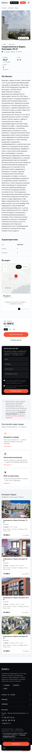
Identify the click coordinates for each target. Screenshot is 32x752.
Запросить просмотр (16, 334)
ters (5, 2)
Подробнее (9, 417)
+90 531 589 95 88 (8, 720)
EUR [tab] (6, 329)
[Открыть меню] (28, 2)
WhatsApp (16, 685)
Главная (4, 8)
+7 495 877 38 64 (8, 718)
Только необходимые (21, 739)
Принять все (16, 744)
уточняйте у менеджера (18, 415)
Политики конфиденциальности (14, 383)
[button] (16, 25)
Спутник (25, 267)
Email (5, 688)
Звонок (23, 2)
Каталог (15, 2)
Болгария (10, 8)
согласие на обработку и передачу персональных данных (16, 381)
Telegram (6, 685)
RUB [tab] (14, 329)
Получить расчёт (16, 340)
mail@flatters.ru (6, 723)
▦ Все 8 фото (23, 38)
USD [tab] (10, 329)
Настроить (8, 739)
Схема (18, 267)
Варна (16, 8)
